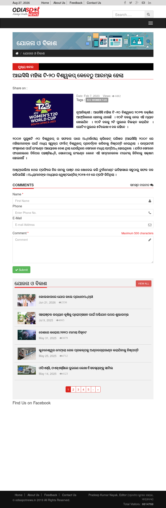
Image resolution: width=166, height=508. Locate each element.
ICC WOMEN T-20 (97, 100)
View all (143, 283)
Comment (21, 233)
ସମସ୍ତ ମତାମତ (140, 185)
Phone (17, 206)
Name (18, 194)
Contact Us (94, 3)
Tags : (80, 100)
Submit (23, 270)
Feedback (76, 3)
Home (45, 3)
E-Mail (17, 218)
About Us (59, 3)
